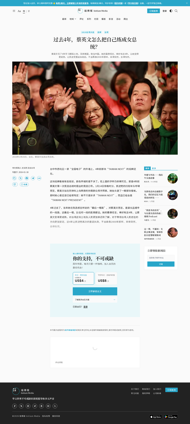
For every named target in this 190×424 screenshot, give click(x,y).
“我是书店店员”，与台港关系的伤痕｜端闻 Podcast (153, 213)
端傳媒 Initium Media (29, 416)
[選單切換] (75, 19)
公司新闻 (157, 393)
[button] (72, 19)
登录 (85, 306)
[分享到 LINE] (39, 178)
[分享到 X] (20, 178)
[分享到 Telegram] (33, 178)
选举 (99, 32)
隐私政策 (46, 416)
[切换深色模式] (170, 10)
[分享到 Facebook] (27, 178)
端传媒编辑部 (70, 330)
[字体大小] (19, 11)
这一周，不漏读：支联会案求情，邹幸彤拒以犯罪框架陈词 (153, 232)
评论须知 (59, 362)
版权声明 (146, 393)
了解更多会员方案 (82, 299)
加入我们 (157, 389)
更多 (154, 168)
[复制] (14, 178)
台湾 (107, 32)
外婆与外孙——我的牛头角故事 (153, 176)
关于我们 (135, 389)
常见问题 (135, 393)
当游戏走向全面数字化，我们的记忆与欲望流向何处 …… (153, 194)
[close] (187, 3)
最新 (147, 168)
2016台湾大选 (88, 32)
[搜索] (175, 10)
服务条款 (56, 416)
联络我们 (146, 389)
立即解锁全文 (95, 291)
